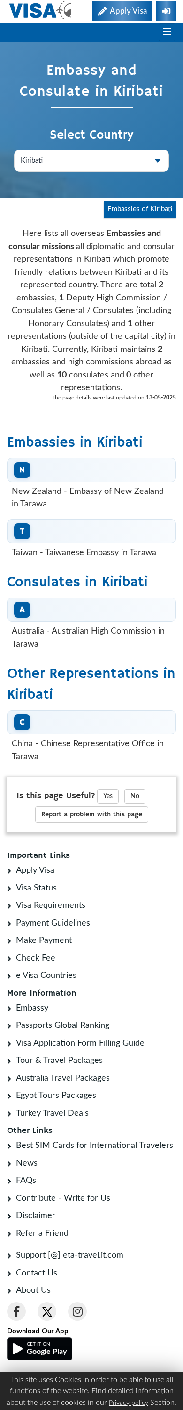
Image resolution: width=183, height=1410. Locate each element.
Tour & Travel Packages (59, 1060)
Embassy (32, 1008)
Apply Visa (35, 870)
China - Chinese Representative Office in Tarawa (88, 750)
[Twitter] (47, 1311)
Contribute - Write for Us (63, 1198)
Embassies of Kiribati (139, 209)
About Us (33, 1290)
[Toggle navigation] (167, 32)
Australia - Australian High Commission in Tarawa (88, 637)
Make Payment (44, 940)
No (134, 796)
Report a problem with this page (91, 814)
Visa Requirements (50, 905)
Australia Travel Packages (63, 1078)
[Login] (166, 11)
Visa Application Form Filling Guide (80, 1043)
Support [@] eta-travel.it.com (69, 1255)
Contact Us (36, 1273)
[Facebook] (16, 1311)
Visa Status (36, 888)
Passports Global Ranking (62, 1025)
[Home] (41, 10)
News (27, 1163)
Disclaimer (35, 1215)
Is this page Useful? (55, 795)
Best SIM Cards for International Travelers (94, 1145)
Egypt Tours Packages (56, 1095)
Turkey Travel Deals (52, 1113)
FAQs (26, 1180)
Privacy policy (128, 1403)
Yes (108, 796)
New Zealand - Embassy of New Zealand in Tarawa (88, 498)
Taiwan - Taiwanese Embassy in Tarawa (84, 552)
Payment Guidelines (53, 923)
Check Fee (35, 958)
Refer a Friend (42, 1233)
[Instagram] (77, 1311)
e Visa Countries (46, 975)
